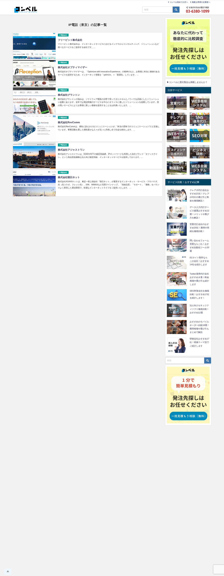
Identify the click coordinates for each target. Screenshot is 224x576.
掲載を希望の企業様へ (201, 2)
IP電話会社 (63, 35)
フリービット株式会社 (70, 40)
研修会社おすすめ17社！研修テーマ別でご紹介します (199, 342)
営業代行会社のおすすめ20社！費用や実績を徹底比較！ (199, 227)
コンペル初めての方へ (179, 2)
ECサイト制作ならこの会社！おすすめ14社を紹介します (199, 261)
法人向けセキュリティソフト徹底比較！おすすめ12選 (199, 308)
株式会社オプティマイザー (72, 67)
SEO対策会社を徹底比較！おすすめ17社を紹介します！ (199, 294)
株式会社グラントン (69, 95)
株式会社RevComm (69, 122)
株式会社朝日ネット (69, 177)
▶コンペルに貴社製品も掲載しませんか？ (187, 82)
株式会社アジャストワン (71, 149)
